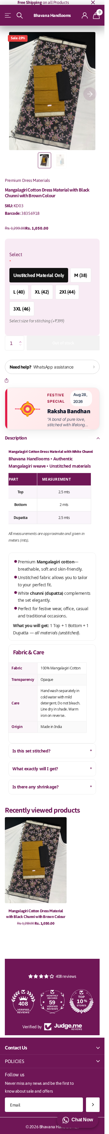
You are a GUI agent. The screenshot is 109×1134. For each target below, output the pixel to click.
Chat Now (82, 1119)
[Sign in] (85, 15)
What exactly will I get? (35, 769)
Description (16, 438)
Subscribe (93, 1104)
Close (93, 2)
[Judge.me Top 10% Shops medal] (52, 1001)
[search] (20, 15)
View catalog (8, 15)
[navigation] (44, 160)
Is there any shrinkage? (35, 787)
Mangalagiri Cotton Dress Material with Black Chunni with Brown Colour (35, 914)
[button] (22, 338)
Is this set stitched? (31, 751)
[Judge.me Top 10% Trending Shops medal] (81, 1001)
